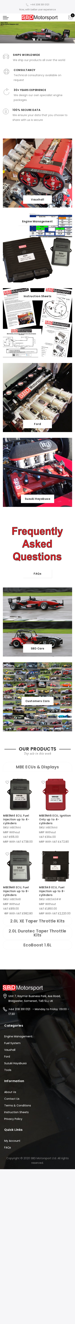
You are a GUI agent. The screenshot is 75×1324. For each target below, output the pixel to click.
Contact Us (11, 1099)
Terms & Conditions (17, 1105)
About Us (10, 1092)
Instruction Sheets (16, 1112)
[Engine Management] (37, 248)
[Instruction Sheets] (37, 322)
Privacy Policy (13, 1119)
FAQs (7, 1147)
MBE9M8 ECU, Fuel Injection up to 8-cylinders (16, 891)
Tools (7, 1070)
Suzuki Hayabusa (15, 1063)
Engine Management (18, 1036)
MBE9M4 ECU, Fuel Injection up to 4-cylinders (16, 819)
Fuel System (12, 1043)
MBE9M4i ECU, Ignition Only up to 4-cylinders (55, 819)
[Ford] (37, 397)
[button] (34, 40)
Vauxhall (9, 1050)
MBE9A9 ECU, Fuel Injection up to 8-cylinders (52, 891)
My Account (12, 1141)
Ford (7, 1056)
